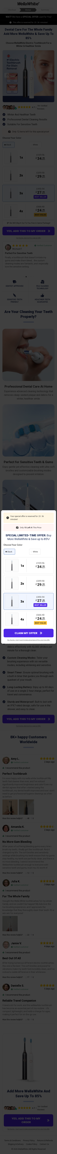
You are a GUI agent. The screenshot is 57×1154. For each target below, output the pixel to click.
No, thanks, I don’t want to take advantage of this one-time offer (28, 640)
